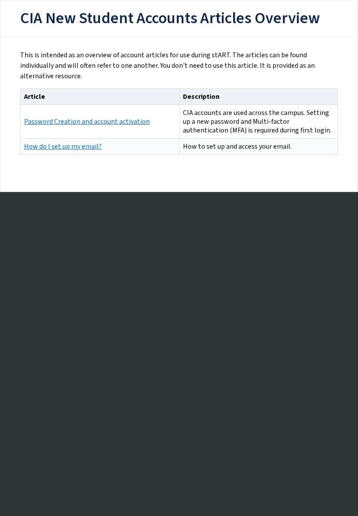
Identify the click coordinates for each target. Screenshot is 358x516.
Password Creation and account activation (87, 121)
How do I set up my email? (63, 146)
